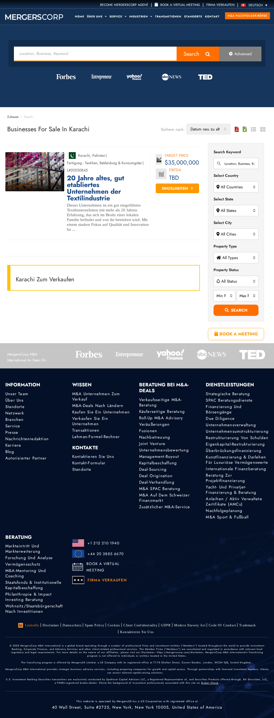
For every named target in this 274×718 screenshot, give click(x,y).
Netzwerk (14, 413)
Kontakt (212, 16)
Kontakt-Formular (88, 463)
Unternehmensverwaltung (231, 425)
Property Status (226, 269)
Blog (9, 451)
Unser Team (16, 394)
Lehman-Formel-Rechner (96, 436)
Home (79, 16)
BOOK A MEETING (238, 334)
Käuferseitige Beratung (162, 411)
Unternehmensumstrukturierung (237, 431)
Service (116, 16)
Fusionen (148, 430)
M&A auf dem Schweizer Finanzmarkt (164, 497)
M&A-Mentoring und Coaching (25, 573)
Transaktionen (168, 16)
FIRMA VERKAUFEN (220, 4)
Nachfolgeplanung (224, 510)
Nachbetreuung (154, 437)
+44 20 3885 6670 (105, 553)
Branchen (14, 419)
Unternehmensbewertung (164, 450)
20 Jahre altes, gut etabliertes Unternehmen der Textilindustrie (95, 188)
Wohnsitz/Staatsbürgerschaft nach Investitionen (34, 608)
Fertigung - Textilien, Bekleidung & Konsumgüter (104, 163)
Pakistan (98, 155)
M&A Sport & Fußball (227, 517)
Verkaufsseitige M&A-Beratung (160, 402)
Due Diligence (220, 418)
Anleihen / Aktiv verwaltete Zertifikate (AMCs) (234, 501)
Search (191, 54)
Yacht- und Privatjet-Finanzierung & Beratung (231, 489)
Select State (223, 199)
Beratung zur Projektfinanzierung (225, 478)
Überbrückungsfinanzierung (233, 450)
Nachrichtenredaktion (27, 439)
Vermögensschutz (22, 564)
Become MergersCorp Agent (124, 4)
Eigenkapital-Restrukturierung (235, 444)
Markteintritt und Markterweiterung (22, 548)
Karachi (84, 155)
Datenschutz (72, 625)
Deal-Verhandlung (156, 482)
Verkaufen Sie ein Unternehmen (90, 421)
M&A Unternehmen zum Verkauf (96, 396)
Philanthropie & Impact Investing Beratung (28, 597)
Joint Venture (152, 443)
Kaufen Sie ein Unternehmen (101, 412)
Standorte (193, 16)
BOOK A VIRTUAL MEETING (102, 567)
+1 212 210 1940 (103, 543)
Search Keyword (227, 152)
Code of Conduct (222, 625)
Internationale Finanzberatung (236, 469)
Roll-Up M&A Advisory (161, 418)
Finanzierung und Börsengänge (224, 409)
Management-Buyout (159, 456)
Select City (223, 222)
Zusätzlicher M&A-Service (164, 507)
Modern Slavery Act (190, 625)
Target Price (177, 156)
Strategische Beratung (228, 394)
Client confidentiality (140, 625)
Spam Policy (94, 625)
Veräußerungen (154, 424)
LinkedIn (32, 625)
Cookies (114, 625)
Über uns (95, 16)
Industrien (139, 16)
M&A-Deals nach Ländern (97, 405)
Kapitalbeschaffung (158, 463)
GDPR (166, 625)
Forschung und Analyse (29, 557)
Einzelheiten (175, 188)
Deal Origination (156, 475)
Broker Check (209, 683)
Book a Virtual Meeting (179, 4)
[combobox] (208, 129)
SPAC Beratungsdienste (229, 400)
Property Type (225, 246)
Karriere (13, 445)
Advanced (243, 54)
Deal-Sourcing (153, 469)
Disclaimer (51, 625)
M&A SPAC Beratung (159, 488)
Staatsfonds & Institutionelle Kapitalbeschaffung (33, 585)
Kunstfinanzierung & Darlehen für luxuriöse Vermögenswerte (237, 459)
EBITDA (175, 170)
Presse (11, 432)
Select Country (226, 175)
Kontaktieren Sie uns (93, 456)
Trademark (247, 625)
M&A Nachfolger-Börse (247, 16)
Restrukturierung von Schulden (237, 437)
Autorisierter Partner (26, 458)
